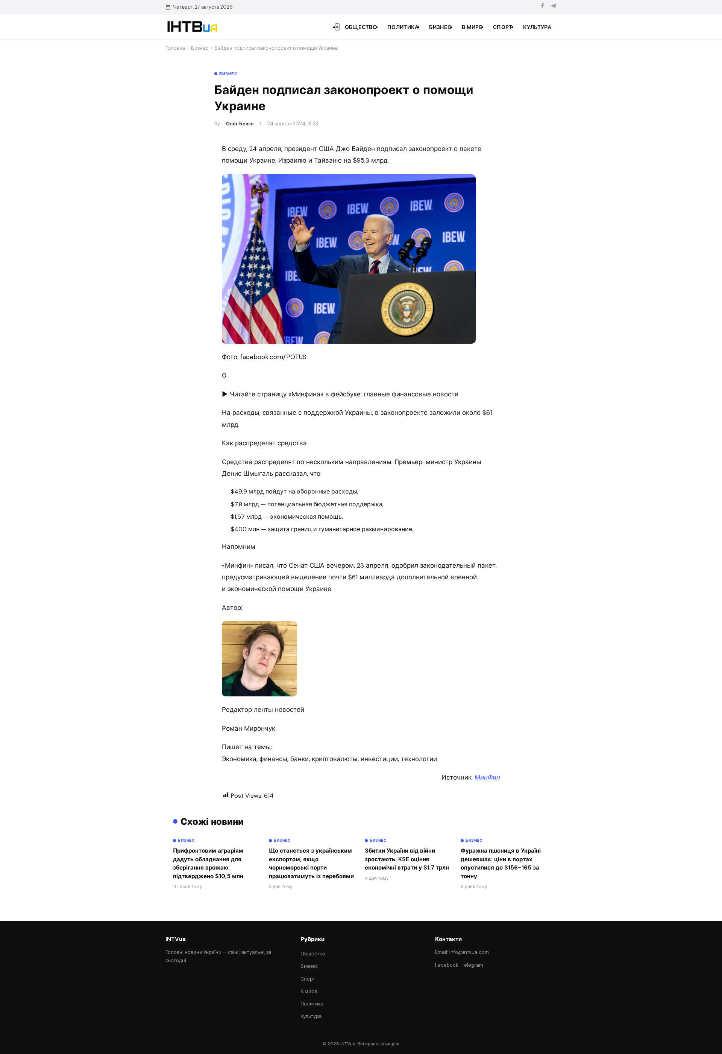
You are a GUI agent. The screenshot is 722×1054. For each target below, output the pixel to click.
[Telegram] (554, 7)
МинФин (487, 777)
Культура (537, 27)
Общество (361, 27)
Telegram (472, 965)
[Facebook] (542, 7)
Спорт (503, 27)
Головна (175, 48)
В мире (472, 27)
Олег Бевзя (239, 123)
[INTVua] (191, 27)
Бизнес (440, 27)
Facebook (446, 965)
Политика (403, 27)
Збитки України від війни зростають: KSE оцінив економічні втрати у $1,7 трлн (407, 859)
